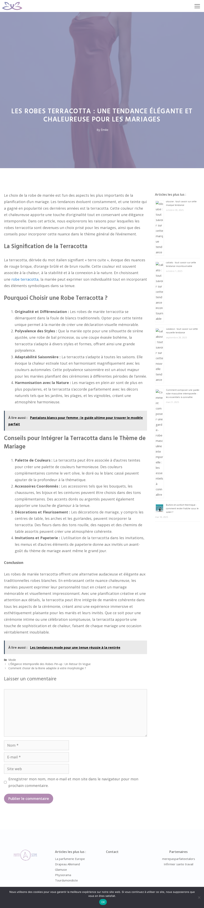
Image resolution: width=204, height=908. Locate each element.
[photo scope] (12, 6)
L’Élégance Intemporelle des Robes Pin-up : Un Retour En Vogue (49, 664)
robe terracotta (24, 279)
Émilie (104, 130)
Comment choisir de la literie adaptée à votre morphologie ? (47, 668)
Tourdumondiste (66, 880)
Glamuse (61, 869)
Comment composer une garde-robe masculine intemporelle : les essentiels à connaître (183, 393)
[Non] (199, 897)
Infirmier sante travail (178, 864)
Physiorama (63, 875)
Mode (12, 660)
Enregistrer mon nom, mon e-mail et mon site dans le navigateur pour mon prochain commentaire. (73, 782)
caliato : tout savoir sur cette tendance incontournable (181, 264)
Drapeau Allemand (67, 864)
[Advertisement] (102, 42)
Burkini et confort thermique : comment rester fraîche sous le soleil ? (182, 508)
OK (103, 902)
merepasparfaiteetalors (178, 859)
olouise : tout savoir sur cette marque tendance (181, 203)
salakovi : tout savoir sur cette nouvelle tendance (182, 331)
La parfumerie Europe (70, 859)
